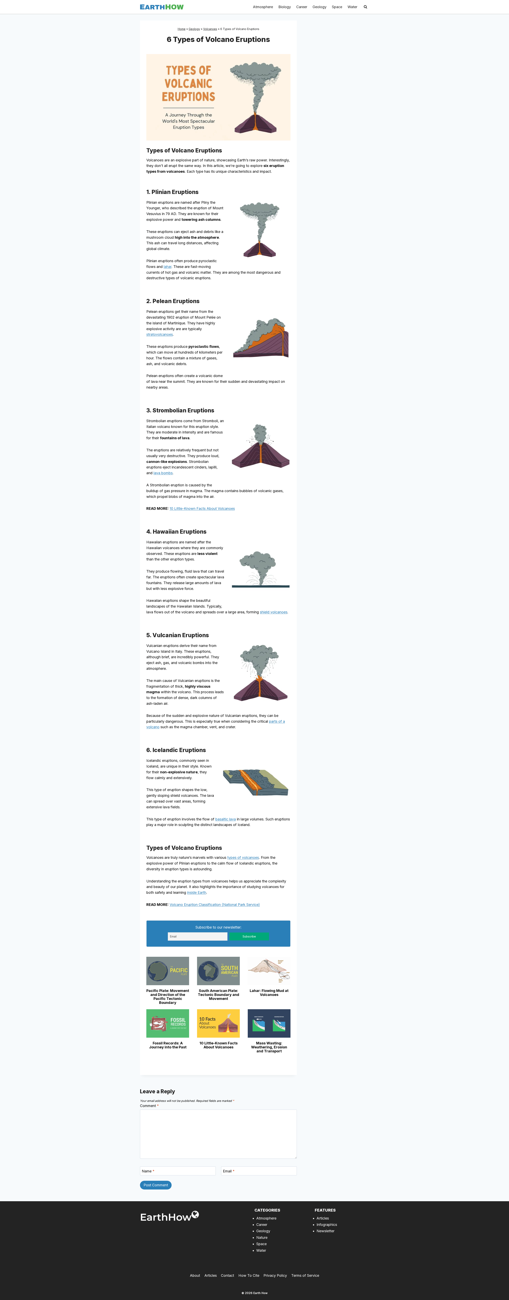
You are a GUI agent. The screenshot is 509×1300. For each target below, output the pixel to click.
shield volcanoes (273, 612)
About (195, 1275)
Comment (149, 1106)
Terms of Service (305, 1275)
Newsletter (325, 1231)
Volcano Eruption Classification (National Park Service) (215, 905)
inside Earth (196, 892)
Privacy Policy (275, 1275)
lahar (167, 267)
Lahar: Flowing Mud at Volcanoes (269, 993)
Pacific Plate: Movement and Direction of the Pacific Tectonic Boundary (167, 997)
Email (229, 1171)
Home (182, 29)
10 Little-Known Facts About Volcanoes (202, 508)
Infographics (327, 1224)
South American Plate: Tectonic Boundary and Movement (218, 995)
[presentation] (167, 971)
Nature (261, 1237)
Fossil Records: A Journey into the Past (168, 1045)
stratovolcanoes (159, 334)
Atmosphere (263, 7)
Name (148, 1171)
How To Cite (248, 1275)
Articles (323, 1218)
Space (337, 7)
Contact (227, 1275)
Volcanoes (210, 29)
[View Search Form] (365, 7)
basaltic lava (225, 819)
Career (301, 7)
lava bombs (163, 473)
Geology (319, 7)
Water (352, 7)
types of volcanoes (243, 857)
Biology (284, 7)
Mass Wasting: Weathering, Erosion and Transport (269, 1047)
